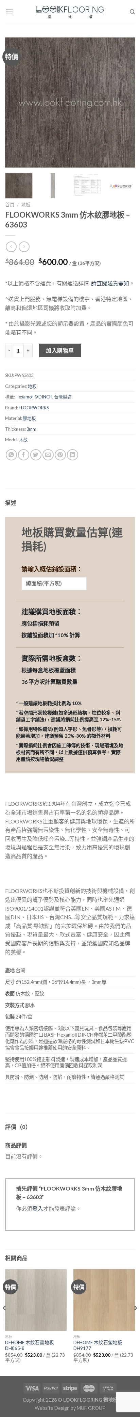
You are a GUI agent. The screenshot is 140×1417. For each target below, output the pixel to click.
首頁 (10, 204)
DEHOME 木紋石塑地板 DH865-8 (29, 1345)
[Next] (124, 102)
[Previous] (16, 102)
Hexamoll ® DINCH (34, 396)
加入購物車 (60, 350)
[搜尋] (132, 11)
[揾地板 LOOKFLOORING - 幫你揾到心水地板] (70, 12)
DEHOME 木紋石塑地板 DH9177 (97, 1345)
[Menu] (9, 11)
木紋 (23, 439)
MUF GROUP (91, 1408)
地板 (26, 204)
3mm (31, 429)
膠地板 (29, 418)
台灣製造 (63, 396)
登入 (37, 1208)
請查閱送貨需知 (110, 283)
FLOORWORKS (34, 407)
